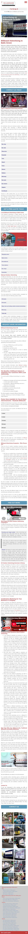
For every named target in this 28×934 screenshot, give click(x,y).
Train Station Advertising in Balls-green (11, 911)
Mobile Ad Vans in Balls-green (9, 924)
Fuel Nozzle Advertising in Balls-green (11, 929)
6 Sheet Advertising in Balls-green (10, 891)
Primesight (8, 459)
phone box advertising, (14, 74)
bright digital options (12, 226)
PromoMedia (17, 610)
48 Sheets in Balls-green (8, 892)
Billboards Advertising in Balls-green (9, 887)
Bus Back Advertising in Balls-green (10, 927)
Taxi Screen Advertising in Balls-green (11, 925)
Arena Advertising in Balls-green (10, 914)
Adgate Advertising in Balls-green (10, 917)
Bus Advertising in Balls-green (9, 921)
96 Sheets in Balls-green (8, 894)
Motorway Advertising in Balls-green (10, 910)
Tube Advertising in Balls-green (9, 905)
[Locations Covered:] (1, 2)
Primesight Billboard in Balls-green (10, 899)
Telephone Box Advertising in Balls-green (11, 907)
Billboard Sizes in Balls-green (9, 890)
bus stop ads (6, 74)
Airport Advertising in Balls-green (10, 913)
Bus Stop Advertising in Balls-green (10, 903)
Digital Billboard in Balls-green (9, 909)
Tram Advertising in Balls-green (9, 916)
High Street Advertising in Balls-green (11, 901)
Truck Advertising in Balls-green (9, 922)
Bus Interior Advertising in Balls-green (11, 928)
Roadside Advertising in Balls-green (10, 906)
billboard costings (23, 365)
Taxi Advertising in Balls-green (9, 920)
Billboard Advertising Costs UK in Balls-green (11, 895)
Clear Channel (24, 458)
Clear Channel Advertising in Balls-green (11, 898)
